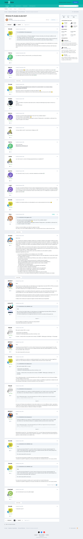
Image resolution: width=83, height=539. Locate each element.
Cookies (47, 534)
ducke (10, 127)
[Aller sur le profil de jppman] (10, 71)
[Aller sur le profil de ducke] (10, 131)
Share (48, 19)
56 (10, 195)
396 (11, 62)
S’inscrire (75, 2)
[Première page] (6, 24)
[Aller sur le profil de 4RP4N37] (10, 284)
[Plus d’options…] (57, 29)
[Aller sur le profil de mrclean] (10, 239)
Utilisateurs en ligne (21, 8)
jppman (10, 67)
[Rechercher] (77, 6)
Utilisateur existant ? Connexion (65, 2)
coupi (10, 185)
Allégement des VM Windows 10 (22, 145)
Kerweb (10, 29)
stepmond (75, 26)
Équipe (15, 8)
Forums (6, 8)
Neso (11, 19)
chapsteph (49, 484)
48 (10, 337)
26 (10, 290)
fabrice (10, 53)
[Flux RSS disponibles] (77, 528)
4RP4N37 (10, 281)
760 (11, 137)
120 (10, 245)
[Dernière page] (22, 24)
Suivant (19, 24)
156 (10, 108)
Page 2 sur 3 (27, 24)
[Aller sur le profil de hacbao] (10, 102)
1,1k (10, 314)
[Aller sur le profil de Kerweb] (10, 33)
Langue (35, 534)
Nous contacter (42, 534)
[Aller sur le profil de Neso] (7, 20)
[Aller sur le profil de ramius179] (10, 307)
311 (10, 38)
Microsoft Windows (21, 20)
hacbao (10, 98)
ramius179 (10, 303)
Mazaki (10, 327)
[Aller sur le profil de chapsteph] (10, 493)
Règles (11, 8)
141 (10, 499)
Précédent (9, 24)
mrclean (10, 235)
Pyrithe (74, 22)
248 (11, 77)
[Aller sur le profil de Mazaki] (10, 331)
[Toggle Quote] (17, 32)
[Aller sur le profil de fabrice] (10, 57)
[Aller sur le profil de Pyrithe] (72, 23)
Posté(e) (20, 29)
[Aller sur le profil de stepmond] (72, 27)
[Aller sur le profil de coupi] (10, 189)
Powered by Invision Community (41, 537)
